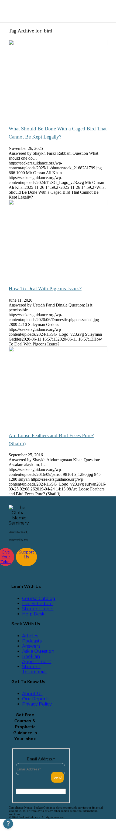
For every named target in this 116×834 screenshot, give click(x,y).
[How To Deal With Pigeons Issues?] (58, 203)
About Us (32, 693)
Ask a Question (38, 651)
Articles (30, 635)
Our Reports (35, 698)
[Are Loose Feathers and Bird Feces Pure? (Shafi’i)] (58, 350)
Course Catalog (38, 598)
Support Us (26, 554)
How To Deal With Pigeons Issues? (45, 288)
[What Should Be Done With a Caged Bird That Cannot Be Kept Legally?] (58, 43)
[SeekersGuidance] (44, 11)
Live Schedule (37, 603)
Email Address (41, 759)
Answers (31, 646)
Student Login (37, 608)
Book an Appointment (36, 659)
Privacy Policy (37, 704)
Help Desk (33, 614)
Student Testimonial (34, 669)
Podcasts (32, 641)
